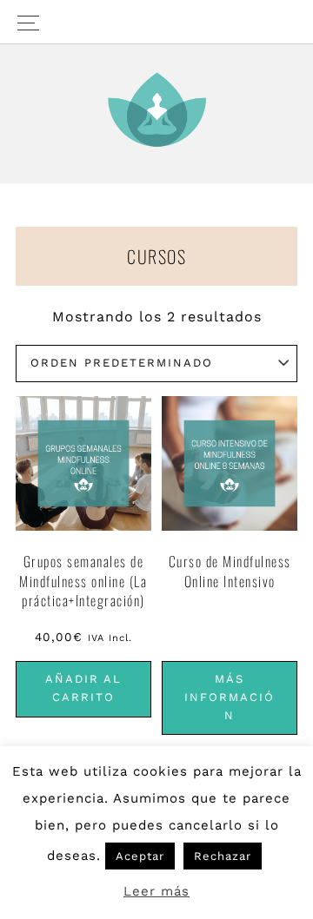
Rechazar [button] (222, 856)
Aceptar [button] (140, 856)
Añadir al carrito (83, 688)
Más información (229, 697)
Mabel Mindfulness (156, 109)
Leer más (156, 891)
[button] (156, 22)
